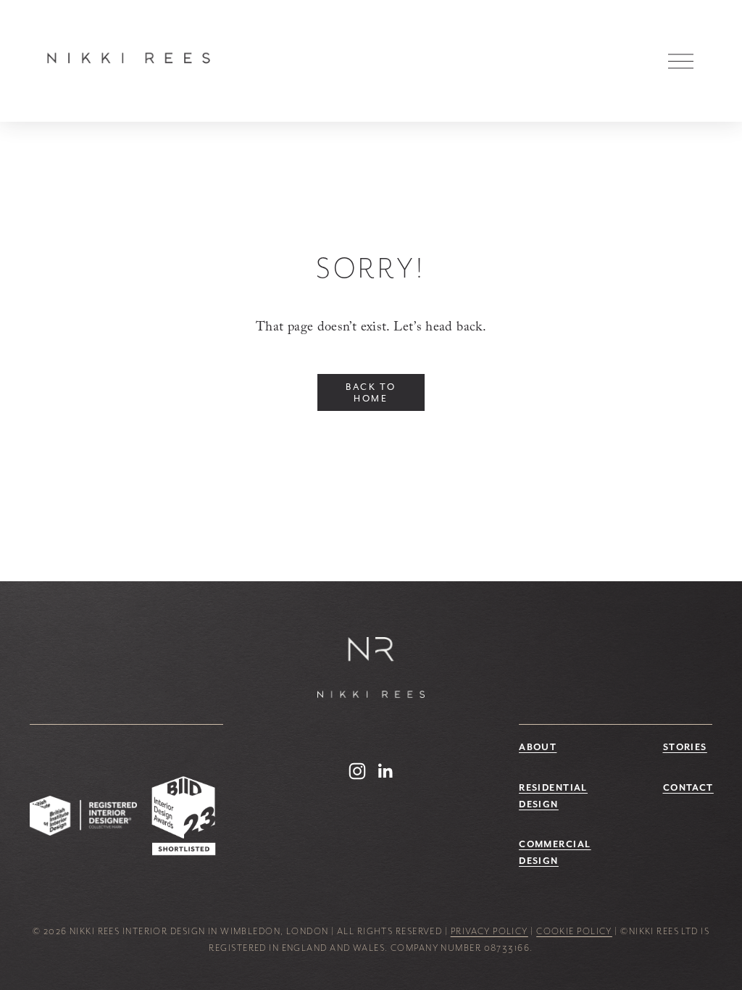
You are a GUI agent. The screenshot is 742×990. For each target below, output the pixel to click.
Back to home (371, 392)
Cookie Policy (574, 931)
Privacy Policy (489, 931)
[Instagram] (357, 771)
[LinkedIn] (384, 771)
